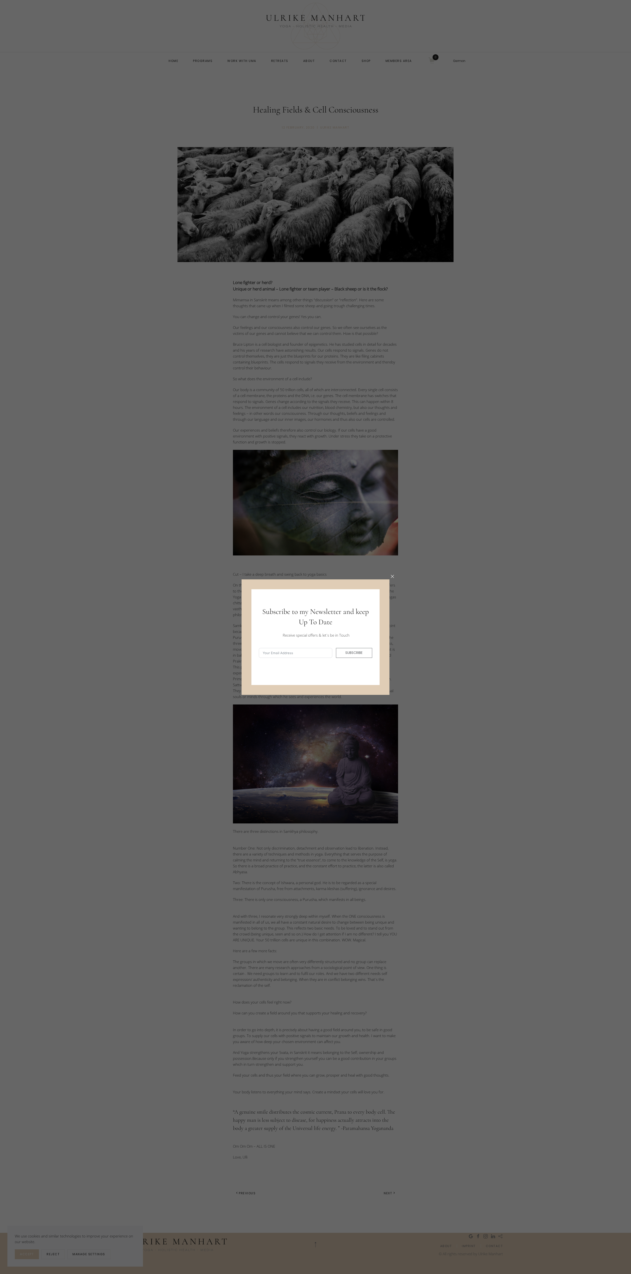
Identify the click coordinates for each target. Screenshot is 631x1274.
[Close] (392, 576)
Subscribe (354, 652)
